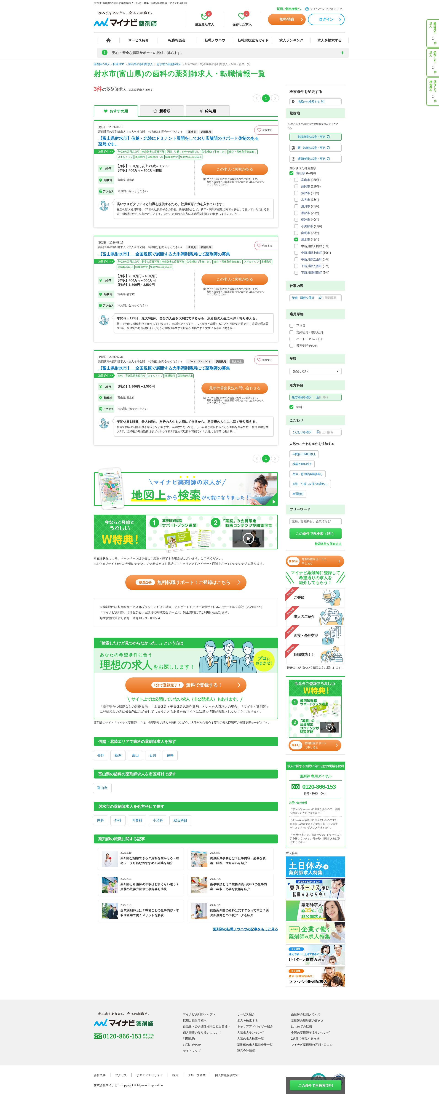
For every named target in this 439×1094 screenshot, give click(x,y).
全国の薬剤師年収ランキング (310, 1032)
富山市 (102, 788)
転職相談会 (176, 40)
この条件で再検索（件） (315, 533)
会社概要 (100, 1075)
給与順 (210, 111)
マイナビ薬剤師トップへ (199, 1014)
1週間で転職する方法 (305, 1038)
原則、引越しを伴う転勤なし (310, 484)
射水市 (305, 239)
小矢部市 (307, 226)
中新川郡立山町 (311, 259)
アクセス (121, 1075)
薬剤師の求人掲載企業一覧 (255, 1044)
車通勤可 (297, 494)
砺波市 (305, 219)
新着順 (164, 111)
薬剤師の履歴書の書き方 (307, 1020)
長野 (100, 755)
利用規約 (189, 1038)
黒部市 (305, 213)
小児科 (158, 820)
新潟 (118, 755)
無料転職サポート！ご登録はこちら (184, 582)
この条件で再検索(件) (315, 1085)
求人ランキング (291, 40)
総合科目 (180, 820)
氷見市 (305, 199)
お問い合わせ (192, 1044)
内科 (100, 820)
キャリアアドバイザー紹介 (255, 1026)
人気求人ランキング (250, 1032)
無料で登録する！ (188, 684)
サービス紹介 (138, 40)
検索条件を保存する (328, 544)
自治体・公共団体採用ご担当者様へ (206, 1026)
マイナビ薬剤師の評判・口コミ (312, 1044)
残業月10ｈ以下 (302, 464)
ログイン (326, 19)
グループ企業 (197, 1075)
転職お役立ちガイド (253, 40)
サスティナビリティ (149, 1075)
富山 (135, 755)
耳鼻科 (137, 820)
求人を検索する (330, 40)
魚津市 (305, 193)
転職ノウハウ (215, 40)
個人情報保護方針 (227, 1075)
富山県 (300, 173)
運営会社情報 (246, 1050)
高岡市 (305, 186)
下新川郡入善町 (311, 266)
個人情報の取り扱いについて (202, 1032)
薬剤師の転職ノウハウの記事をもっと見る (245, 929)
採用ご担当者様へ (289, 9)
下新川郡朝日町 (311, 272)
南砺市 (305, 233)
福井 (170, 755)
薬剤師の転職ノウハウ (306, 1014)
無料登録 (286, 19)
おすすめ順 (119, 111)
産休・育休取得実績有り (307, 474)
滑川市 (305, 206)
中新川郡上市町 (311, 252)
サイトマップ (192, 1050)
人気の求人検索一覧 (250, 1038)
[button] (266, 130)
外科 (118, 820)
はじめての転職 (301, 1026)
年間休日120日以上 (304, 454)
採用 (175, 1075)
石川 (152, 755)
